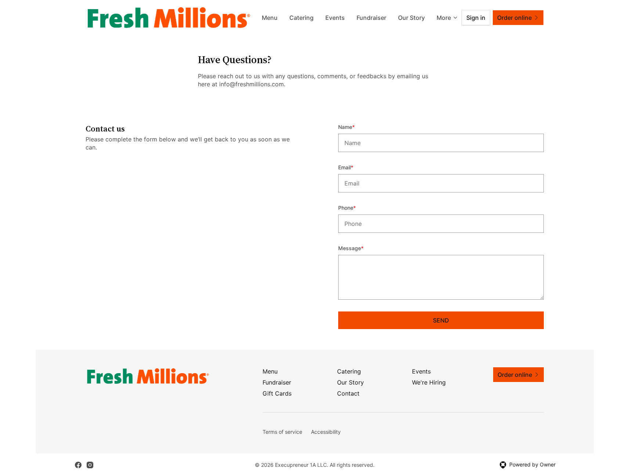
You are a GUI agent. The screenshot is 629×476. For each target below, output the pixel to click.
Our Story (411, 17)
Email (355, 167)
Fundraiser (371, 17)
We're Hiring (429, 382)
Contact (348, 393)
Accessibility (326, 432)
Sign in (475, 17)
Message (360, 248)
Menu (270, 17)
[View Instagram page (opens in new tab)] (90, 465)
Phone (357, 207)
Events (335, 17)
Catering (301, 17)
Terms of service (282, 432)
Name (356, 126)
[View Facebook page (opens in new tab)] (78, 465)
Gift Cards (277, 393)
